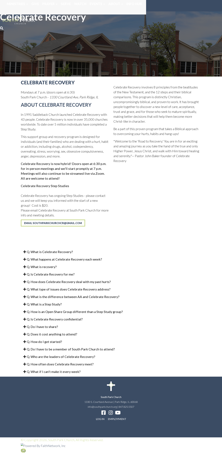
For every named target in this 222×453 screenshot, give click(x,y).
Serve (66, 4)
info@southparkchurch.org (102, 406)
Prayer (48, 4)
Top (23, 451)
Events (96, 4)
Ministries (16, 4)
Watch (80, 4)
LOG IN (100, 418)
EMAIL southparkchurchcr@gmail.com (53, 223)
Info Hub (134, 4)
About (114, 4)
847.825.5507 (126, 406)
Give (35, 4)
